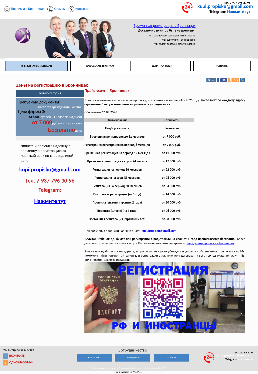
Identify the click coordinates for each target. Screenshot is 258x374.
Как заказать (94, 358)
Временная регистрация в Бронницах (164, 26)
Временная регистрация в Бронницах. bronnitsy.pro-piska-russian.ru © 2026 (129, 368)
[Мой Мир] (242, 80)
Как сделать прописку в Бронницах (210, 243)
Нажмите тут (238, 12)
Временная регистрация (36, 66)
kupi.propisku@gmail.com (225, 6)
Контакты (222, 66)
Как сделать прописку (100, 66)
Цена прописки (161, 66)
